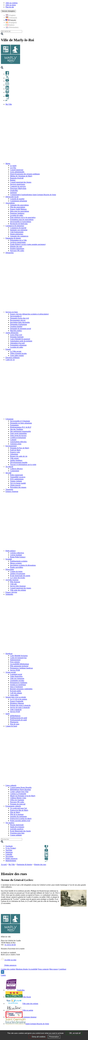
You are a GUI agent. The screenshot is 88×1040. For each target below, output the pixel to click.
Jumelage (13, 193)
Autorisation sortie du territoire (21, 341)
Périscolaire (10, 569)
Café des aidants (16, 693)
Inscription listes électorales (20, 322)
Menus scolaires (16, 563)
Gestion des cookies (8, 969)
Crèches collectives (17, 553)
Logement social (16, 674)
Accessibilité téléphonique (19, 664)
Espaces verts (15, 452)
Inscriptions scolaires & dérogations (23, 565)
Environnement (11, 446)
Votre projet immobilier (18, 433)
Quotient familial (16, 326)
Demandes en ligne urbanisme (21, 423)
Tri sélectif (9, 467)
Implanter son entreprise (18, 230)
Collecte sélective (16, 469)
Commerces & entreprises (15, 226)
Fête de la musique (17, 814)
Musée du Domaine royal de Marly (22, 796)
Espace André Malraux (18, 209)
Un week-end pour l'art (18, 808)
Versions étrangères (8, 11)
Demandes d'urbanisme (18, 324)
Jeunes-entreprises (16, 234)
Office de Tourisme (17, 800)
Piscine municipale (17, 825)
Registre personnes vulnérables (21, 689)
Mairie (8, 164)
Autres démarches (12, 333)
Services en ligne (12, 312)
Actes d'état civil (16, 335)
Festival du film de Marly (19, 810)
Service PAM (15, 670)
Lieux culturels (11, 785)
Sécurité (8, 473)
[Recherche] (2, 68)
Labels (3, 975)
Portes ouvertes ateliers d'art (20, 821)
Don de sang (14, 724)
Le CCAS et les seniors (18, 699)
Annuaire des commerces (19, 236)
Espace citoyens (11, 592)
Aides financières (16, 676)
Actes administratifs (17, 172)
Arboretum (14, 454)
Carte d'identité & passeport (20, 339)
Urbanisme (9, 419)
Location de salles (16, 215)
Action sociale (11, 672)
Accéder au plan (10, 960)
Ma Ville (11, 864)
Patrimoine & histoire (13, 238)
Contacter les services (18, 186)
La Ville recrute (15, 351)
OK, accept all (75, 1033)
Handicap (9, 654)
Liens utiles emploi (17, 355)
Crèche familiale (16, 555)
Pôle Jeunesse (15, 582)
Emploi (8, 349)
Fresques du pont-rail (17, 804)
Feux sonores (15, 662)
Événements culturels (13, 806)
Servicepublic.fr (16, 316)
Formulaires (14, 425)
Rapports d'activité (16, 178)
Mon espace (53, 969)
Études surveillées (16, 567)
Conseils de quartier (17, 199)
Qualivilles (14, 190)
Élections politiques (13, 358)
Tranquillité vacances (17, 477)
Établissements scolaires (18, 561)
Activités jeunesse (12, 580)
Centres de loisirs (16, 571)
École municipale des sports (20, 576)
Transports (9, 489)
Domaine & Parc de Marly (19, 448)
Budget (12, 180)
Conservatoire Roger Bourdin (21, 787)
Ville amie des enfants (18, 590)
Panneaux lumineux (17, 213)
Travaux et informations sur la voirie (23, 464)
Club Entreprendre (16, 232)
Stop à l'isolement (16, 687)
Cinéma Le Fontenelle (18, 794)
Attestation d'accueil (17, 343)
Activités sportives (16, 829)
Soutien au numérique (18, 685)
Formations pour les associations (21, 219)
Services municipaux (17, 184)
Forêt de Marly (15, 450)
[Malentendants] (7, 100)
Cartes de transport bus (18, 658)
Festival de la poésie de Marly (21, 819)
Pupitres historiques (17, 248)
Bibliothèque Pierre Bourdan (20, 790)
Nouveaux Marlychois (18, 188)
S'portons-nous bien (17, 833)
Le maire (13, 166)
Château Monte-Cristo (18, 798)
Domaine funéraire (17, 337)
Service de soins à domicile (20, 707)
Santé (8, 714)
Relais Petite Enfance (17, 557)
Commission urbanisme (18, 201)
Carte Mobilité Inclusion (19, 656)
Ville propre (14, 458)
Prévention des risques (18, 487)
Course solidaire (16, 835)
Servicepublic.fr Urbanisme (20, 421)
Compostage (14, 471)
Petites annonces (10, 965)
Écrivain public (15, 691)
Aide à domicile (16, 709)
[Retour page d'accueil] (10, 63)
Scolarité (9, 559)
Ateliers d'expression (17, 574)
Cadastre (13, 440)
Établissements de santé (18, 718)
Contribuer (62, 969)
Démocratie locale (12, 197)
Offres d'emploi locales (18, 353)
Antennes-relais (15, 444)
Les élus (13, 168)
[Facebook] (7, 74)
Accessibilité (32, 969)
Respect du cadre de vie (18, 456)
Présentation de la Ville (18, 240)
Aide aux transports (17, 678)
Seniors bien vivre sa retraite (16, 697)
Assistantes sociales (17, 680)
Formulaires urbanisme (18, 345)
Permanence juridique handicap (21, 668)
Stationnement (15, 660)
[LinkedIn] (7, 89)
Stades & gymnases (17, 827)
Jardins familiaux (16, 460)
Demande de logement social (20, 329)
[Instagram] (7, 85)
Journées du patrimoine (18, 816)
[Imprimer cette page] (72, 867)
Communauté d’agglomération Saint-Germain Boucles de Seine (33, 195)
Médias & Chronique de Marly (21, 176)
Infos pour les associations (19, 211)
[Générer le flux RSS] (77, 867)
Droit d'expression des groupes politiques (25, 174)
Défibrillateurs (15, 716)
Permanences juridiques (18, 683)
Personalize (54, 1037)
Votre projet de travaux (18, 435)
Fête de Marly (15, 812)
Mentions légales (22, 969)
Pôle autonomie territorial (19, 666)
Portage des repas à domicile (20, 705)
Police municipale (16, 475)
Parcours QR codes (17, 251)
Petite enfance (11, 551)
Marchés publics (16, 331)
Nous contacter (43, 969)
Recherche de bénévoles (19, 224)
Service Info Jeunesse (18, 586)
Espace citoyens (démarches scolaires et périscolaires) (29, 314)
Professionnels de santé (18, 720)
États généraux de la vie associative (23, 217)
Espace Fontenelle (16, 701)
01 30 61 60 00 (10, 945)
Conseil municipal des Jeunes (20, 182)
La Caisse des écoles (17, 578)
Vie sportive (10, 823)
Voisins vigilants (16, 481)
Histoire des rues (16, 246)
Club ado (13, 584)
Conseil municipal (16, 170)
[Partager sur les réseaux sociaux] (85, 867)
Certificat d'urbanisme (18, 438)
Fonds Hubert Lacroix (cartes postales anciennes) (28, 244)
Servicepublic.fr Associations (20, 222)
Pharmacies (14, 722)
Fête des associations (17, 207)
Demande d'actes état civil (19, 318)
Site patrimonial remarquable (20, 431)
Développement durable (18, 462)
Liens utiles (14, 695)
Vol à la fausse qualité (18, 483)
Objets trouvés (15, 485)
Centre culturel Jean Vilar (19, 792)
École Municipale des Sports (20, 831)
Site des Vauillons (16, 429)
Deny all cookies (38, 1037)
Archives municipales (18, 242)
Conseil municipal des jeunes (20, 588)
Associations (10, 203)
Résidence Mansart (17, 703)
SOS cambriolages (16, 479)
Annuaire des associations (19, 205)
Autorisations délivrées (18, 442)
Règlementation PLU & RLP (20, 427)
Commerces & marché (18, 228)
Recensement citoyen (17, 320)
